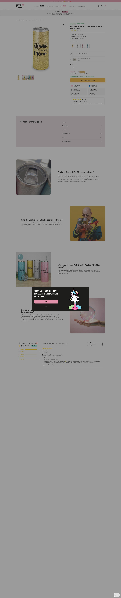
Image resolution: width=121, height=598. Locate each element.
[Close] (87, 288)
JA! (46, 301)
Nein (46, 306)
